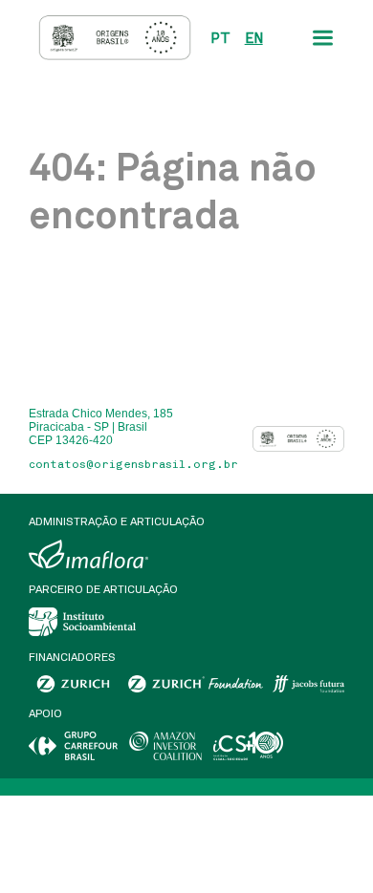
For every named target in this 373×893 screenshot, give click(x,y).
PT (220, 38)
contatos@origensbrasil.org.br (133, 464)
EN (254, 38)
